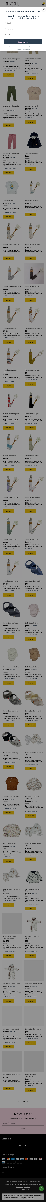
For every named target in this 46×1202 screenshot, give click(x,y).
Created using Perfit (23, 49)
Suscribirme (23, 42)
